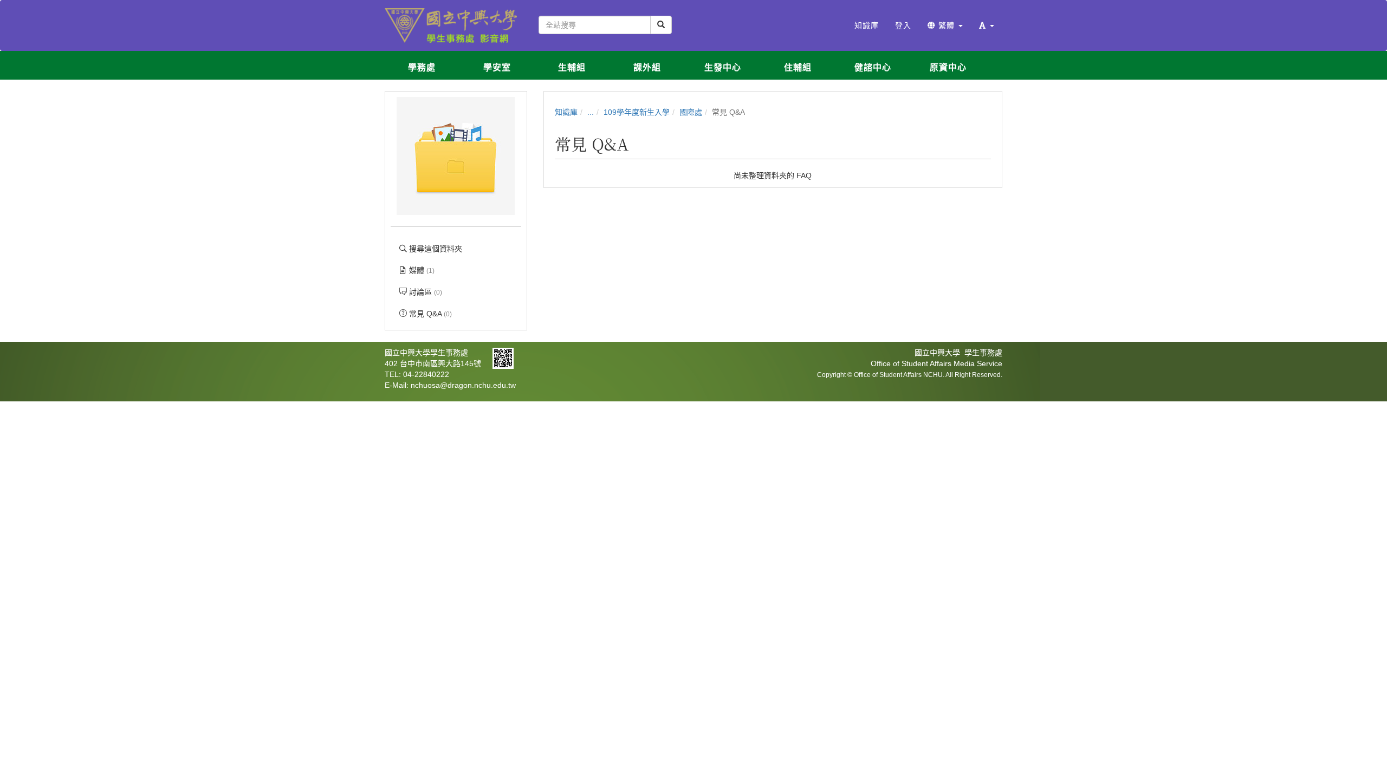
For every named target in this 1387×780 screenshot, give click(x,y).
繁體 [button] (946, 25)
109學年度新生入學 (637, 112)
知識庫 (566, 112)
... (590, 112)
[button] (986, 25)
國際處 (690, 112)
